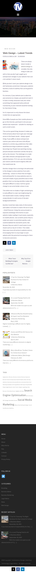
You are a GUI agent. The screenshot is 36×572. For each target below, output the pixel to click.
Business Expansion (26, 377)
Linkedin (4, 452)
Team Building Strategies (23, 405)
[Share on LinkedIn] (14, 243)
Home (3, 439)
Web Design (10, 49)
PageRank (18, 391)
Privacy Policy (5, 459)
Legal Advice (5, 498)
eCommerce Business (16, 382)
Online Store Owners (11, 391)
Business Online (6, 379)
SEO (27, 395)
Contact (4, 456)
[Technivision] (18, 6)
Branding (4, 488)
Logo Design (25, 387)
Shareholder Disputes (12, 400)
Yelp (2, 449)
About (3, 442)
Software (16, 405)
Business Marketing (18, 319)
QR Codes (22, 391)
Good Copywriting (24, 384)
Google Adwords (9, 387)
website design (25, 66)
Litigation (21, 387)
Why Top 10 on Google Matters (25, 261)
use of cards (29, 207)
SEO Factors (30, 395)
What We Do (5, 445)
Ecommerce (9, 382)
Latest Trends (9, 250)
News (3, 502)
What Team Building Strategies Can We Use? (12, 261)
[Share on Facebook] (9, 243)
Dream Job (26, 379)
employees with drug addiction (13, 384)
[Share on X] (4, 243)
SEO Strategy (5, 400)
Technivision (21, 56)
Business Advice (17, 285)
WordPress (11, 408)
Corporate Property (20, 379)
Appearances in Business (8, 377)
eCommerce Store (25, 382)
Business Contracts (17, 377)
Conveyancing (12, 379)
